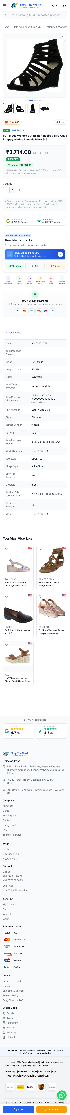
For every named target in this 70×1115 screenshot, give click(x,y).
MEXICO (33, 1071)
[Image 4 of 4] (40, 100)
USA (14, 1071)
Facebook (12, 1013)
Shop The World (30, 4)
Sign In (54, 5)
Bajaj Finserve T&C (13, 1000)
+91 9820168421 (12, 876)
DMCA (6, 985)
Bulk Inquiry (9, 815)
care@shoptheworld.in (15, 890)
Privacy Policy (10, 995)
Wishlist (7, 914)
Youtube (11, 1027)
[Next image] (63, 65)
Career (6, 810)
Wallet (6, 918)
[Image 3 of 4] (37, 100)
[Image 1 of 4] (31, 100)
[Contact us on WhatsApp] (62, 1095)
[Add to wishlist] (62, 37)
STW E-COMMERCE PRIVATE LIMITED (35, 1102)
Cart (20, 1109)
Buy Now (53, 1109)
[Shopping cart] (64, 5)
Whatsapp (12, 1032)
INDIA (8, 1071)
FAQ (5, 829)
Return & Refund (12, 981)
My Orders (8, 904)
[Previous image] (7, 65)
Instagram (12, 1022)
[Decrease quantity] (6, 190)
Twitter (10, 1017)
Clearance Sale (11, 853)
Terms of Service (12, 834)
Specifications (13, 332)
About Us (8, 805)
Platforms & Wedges (56, 26)
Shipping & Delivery (13, 990)
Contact (7, 820)
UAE (40, 1071)
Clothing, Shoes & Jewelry (27, 26)
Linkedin (11, 1037)
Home (6, 26)
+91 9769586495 (13, 880)
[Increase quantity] (19, 190)
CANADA (22, 1071)
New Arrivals (10, 858)
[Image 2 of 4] (35, 100)
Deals (6, 849)
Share (62, 122)
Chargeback (9, 825)
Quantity (7, 183)
